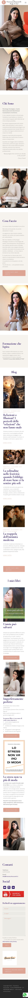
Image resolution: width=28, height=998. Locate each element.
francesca (6, 411)
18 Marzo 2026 (15, 411)
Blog (4, 531)
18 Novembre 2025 (16, 529)
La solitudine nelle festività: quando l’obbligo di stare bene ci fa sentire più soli (13, 477)
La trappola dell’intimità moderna (10, 537)
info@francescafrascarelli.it (10, 876)
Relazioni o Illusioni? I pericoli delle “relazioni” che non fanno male (12, 421)
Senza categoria (8, 412)
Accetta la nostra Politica (13, 939)
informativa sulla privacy (10, 941)
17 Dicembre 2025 (16, 466)
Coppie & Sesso (12, 531)
